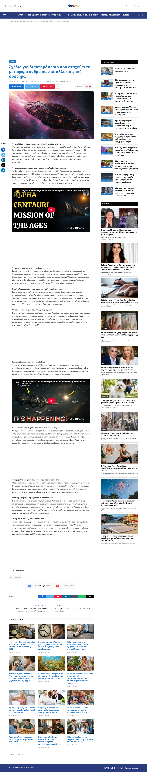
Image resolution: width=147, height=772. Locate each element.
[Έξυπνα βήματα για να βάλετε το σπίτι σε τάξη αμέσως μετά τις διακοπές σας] (22, 697)
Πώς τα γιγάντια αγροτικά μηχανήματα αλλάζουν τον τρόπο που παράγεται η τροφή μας (126, 151)
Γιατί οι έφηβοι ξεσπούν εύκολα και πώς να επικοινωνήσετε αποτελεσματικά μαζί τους (49, 740)
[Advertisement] (73, 41)
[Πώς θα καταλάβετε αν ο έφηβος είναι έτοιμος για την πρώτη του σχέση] (80, 726)
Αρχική (11, 21)
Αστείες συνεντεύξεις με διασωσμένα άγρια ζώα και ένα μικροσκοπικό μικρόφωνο (126, 111)
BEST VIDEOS (106, 85)
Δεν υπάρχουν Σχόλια (52, 81)
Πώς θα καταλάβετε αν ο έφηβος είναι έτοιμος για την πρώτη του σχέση (80, 739)
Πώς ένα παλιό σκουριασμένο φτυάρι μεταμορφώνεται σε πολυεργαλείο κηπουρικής (126, 165)
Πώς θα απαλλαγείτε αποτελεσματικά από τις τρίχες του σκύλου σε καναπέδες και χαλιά (78, 645)
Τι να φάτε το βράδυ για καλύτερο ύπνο (125, 69)
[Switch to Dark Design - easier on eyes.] (139, 15)
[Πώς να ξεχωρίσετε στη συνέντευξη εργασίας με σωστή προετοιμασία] (51, 697)
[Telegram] (3, 170)
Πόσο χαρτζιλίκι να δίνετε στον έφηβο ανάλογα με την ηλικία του (21, 739)
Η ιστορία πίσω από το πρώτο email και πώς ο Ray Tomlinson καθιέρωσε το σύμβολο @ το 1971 (22, 645)
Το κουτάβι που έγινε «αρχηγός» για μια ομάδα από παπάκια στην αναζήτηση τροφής (125, 138)
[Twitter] (3, 155)
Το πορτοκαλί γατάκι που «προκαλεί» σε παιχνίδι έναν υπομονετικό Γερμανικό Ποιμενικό (126, 97)
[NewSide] (73, 6)
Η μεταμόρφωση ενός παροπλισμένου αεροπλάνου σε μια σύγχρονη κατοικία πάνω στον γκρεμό (126, 124)
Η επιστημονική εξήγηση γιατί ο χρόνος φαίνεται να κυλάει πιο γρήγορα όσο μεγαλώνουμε (50, 645)
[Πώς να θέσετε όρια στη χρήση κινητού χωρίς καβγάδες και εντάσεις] (80, 697)
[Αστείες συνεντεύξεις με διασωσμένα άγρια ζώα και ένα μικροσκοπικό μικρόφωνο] (107, 110)
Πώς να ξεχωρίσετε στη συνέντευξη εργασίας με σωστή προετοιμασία (48, 710)
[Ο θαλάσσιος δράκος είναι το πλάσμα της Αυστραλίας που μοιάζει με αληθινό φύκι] (51, 663)
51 (11, 577)
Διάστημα (17, 577)
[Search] (143, 15)
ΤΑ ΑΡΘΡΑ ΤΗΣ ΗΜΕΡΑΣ (113, 768)
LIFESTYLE (105, 74)
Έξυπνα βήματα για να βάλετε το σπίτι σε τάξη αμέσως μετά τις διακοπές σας (22, 710)
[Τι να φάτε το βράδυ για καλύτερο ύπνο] (107, 71)
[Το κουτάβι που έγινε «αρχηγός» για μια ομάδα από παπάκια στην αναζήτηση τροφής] (107, 137)
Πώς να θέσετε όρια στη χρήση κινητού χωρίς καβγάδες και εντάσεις (77, 710)
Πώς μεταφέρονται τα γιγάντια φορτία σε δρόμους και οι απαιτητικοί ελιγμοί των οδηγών (126, 84)
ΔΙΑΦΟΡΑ (12, 61)
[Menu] (4, 15)
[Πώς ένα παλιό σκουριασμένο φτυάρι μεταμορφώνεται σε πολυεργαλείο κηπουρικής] (107, 164)
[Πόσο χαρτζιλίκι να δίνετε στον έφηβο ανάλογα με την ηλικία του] (22, 726)
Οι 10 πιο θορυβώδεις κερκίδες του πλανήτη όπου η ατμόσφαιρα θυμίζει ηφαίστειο (124, 178)
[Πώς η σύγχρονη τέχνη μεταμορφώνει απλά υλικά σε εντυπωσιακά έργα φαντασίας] (107, 191)
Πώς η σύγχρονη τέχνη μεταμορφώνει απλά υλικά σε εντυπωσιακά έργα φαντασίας (124, 192)
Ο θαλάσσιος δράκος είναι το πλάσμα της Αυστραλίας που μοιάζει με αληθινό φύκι (50, 676)
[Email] (3, 165)
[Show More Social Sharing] (58, 86)
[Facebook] (3, 149)
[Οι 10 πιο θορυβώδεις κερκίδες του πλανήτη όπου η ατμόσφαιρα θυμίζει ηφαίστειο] (107, 177)
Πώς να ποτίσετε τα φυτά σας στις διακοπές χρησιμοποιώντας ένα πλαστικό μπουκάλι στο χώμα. (80, 678)
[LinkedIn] (3, 160)
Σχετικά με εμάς (131, 768)
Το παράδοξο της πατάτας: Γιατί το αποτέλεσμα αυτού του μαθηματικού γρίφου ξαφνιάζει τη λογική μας (21, 677)
